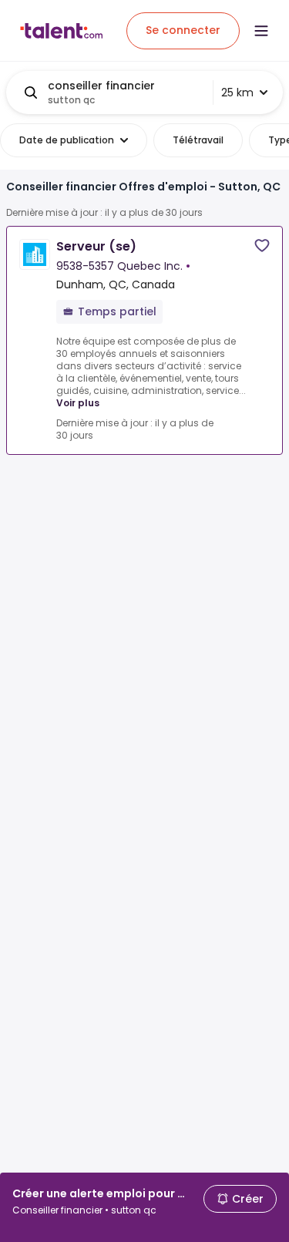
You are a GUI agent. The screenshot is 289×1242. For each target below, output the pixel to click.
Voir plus (77, 402)
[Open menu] (261, 31)
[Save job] (262, 245)
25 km (237, 92)
